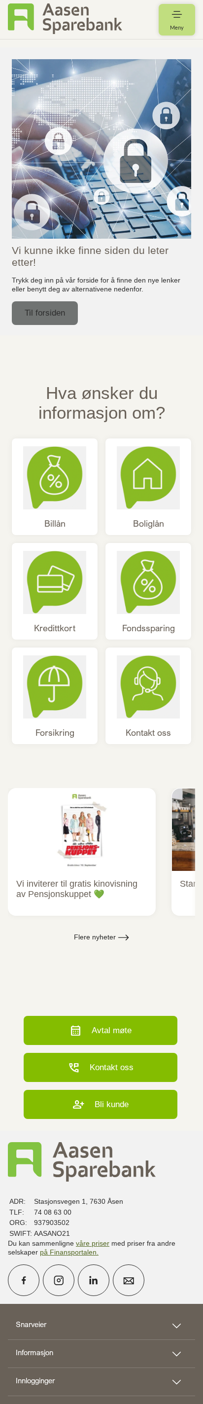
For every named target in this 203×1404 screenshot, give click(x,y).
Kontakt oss (101, 1067)
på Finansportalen (68, 1252)
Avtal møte (100, 1030)
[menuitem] (65, 19)
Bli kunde (100, 1104)
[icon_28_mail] (128, 1280)
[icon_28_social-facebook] (23, 1280)
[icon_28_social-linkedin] (93, 1280)
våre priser (92, 1243)
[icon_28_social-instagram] (58, 1280)
